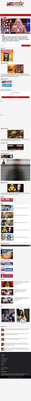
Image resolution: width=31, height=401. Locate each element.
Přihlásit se (2, 357)
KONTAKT (2, 369)
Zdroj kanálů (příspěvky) (4, 358)
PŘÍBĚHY (3, 35)
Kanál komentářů (3, 360)
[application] (15, 245)
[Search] (29, 15)
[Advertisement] (15, 10)
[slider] (29, 245)
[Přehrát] (1, 245)
